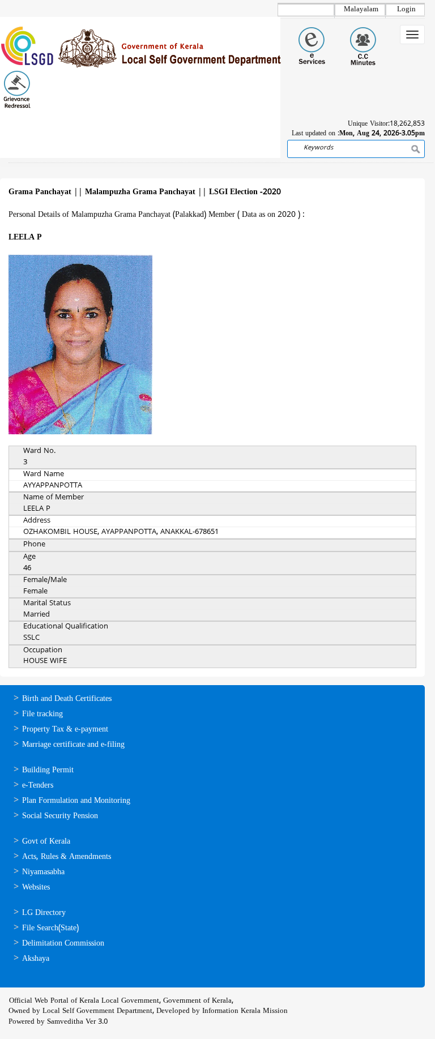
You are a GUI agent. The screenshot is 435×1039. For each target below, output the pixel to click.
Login (406, 9)
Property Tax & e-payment (65, 729)
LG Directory (44, 913)
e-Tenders (37, 785)
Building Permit (48, 770)
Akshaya (35, 959)
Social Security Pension (60, 816)
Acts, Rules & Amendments (66, 857)
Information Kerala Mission (245, 1011)
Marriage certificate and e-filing (73, 745)
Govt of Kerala (46, 841)
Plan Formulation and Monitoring (76, 801)
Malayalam (361, 9)
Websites (36, 887)
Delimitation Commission (63, 943)
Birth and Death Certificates (67, 699)
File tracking (42, 714)
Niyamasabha (43, 872)
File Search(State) (50, 928)
